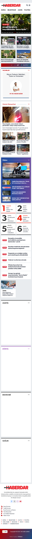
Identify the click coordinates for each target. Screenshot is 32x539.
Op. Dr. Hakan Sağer (16, 93)
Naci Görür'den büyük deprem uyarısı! (9, 209)
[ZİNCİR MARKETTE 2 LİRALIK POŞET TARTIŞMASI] (6, 187)
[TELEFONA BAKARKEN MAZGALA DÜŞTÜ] (6, 193)
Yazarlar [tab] (5, 70)
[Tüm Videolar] (29, 160)
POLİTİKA (27, 10)
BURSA (3, 10)
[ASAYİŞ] (29, 303)
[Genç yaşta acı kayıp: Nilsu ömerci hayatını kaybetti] (8, 285)
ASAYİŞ (20, 10)
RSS (5, 531)
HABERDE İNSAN (14, 523)
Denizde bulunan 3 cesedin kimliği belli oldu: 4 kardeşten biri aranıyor (26, 230)
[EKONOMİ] (29, 395)
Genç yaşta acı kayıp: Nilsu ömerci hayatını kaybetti (7, 294)
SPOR (21, 522)
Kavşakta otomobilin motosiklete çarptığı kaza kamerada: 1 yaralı (16, 240)
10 (25, 32)
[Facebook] (11, 501)
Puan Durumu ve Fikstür (9, 510)
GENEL (4, 290)
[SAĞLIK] (29, 441)
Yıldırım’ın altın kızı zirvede (17, 260)
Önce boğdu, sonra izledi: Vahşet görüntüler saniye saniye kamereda (26, 209)
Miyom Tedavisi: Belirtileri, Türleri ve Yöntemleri (16, 75)
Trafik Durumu (7, 508)
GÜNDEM (8, 205)
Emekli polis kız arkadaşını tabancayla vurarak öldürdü (11, 219)
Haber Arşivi (6, 515)
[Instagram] (17, 501)
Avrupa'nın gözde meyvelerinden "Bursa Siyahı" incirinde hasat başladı (18, 275)
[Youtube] (20, 501)
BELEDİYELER (12, 10)
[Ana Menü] (29, 5)
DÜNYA (5, 349)
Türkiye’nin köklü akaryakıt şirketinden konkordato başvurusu (26, 219)
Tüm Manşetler (7, 511)
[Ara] (27, 5)
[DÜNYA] (29, 349)
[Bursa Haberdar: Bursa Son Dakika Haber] (11, 5)
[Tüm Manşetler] (29, 104)
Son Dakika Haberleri (8, 513)
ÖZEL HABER (6, 522)
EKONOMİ (6, 395)
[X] (14, 501)
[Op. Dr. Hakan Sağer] (16, 86)
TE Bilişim (20, 536)
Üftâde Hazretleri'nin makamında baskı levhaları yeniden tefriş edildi (17, 266)
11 (27, 32)
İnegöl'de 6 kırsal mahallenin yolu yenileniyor (11, 231)
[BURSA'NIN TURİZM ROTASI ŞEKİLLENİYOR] (6, 199)
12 (29, 32)
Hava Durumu (6, 506)
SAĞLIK (5, 441)
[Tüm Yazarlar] (29, 70)
